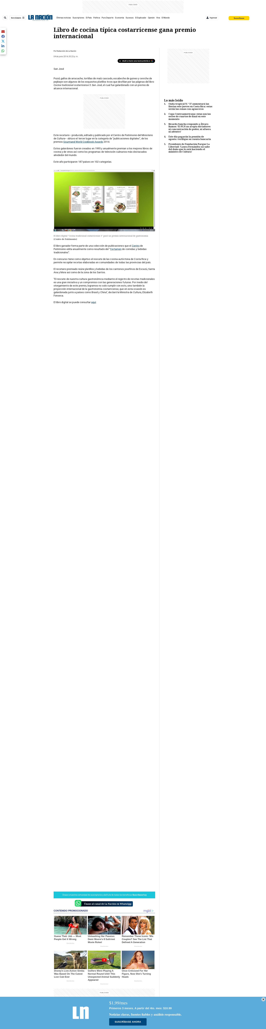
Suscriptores (78, 18)
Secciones (16, 17)
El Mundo (166, 18)
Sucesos (130, 18)
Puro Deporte (107, 18)
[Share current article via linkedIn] (3, 46)
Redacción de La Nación (66, 51)
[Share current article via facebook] (3, 36)
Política (96, 18)
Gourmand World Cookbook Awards (83, 141)
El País (89, 18)
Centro (136, 245)
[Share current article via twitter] (3, 41)
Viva (158, 18)
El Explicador (140, 18)
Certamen (116, 249)
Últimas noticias (63, 18)
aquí (93, 302)
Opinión (151, 18)
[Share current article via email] (3, 31)
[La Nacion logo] (40, 17)
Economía (119, 18)
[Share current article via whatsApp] (3, 50)
